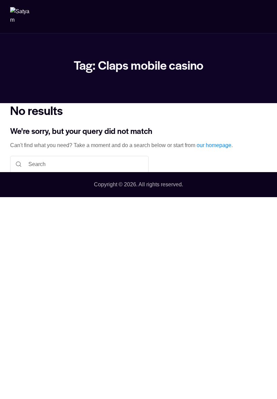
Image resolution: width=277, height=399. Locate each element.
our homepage (214, 145)
